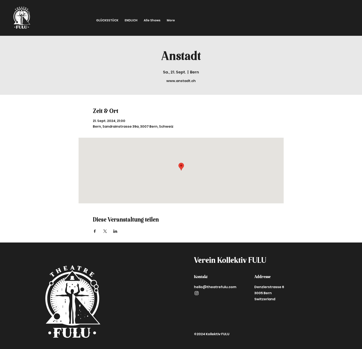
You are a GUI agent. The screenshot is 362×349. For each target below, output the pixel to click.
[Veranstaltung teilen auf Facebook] (95, 231)
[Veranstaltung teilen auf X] (105, 231)
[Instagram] (196, 293)
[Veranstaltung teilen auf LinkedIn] (115, 231)
